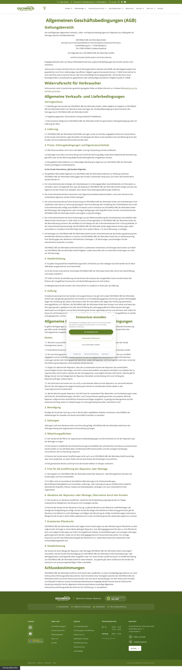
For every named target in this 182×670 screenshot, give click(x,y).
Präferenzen (77, 354)
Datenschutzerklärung (91, 354)
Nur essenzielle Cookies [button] (91, 345)
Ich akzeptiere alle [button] (91, 332)
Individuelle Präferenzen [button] (91, 338)
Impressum (105, 354)
